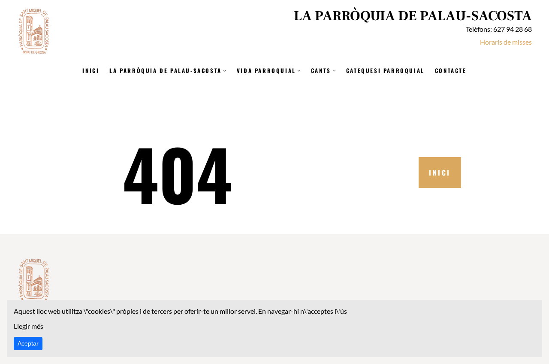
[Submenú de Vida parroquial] (299, 70)
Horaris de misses (506, 42)
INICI (440, 172)
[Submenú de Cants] (334, 70)
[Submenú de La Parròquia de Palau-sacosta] (224, 70)
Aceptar (28, 343)
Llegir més (28, 326)
